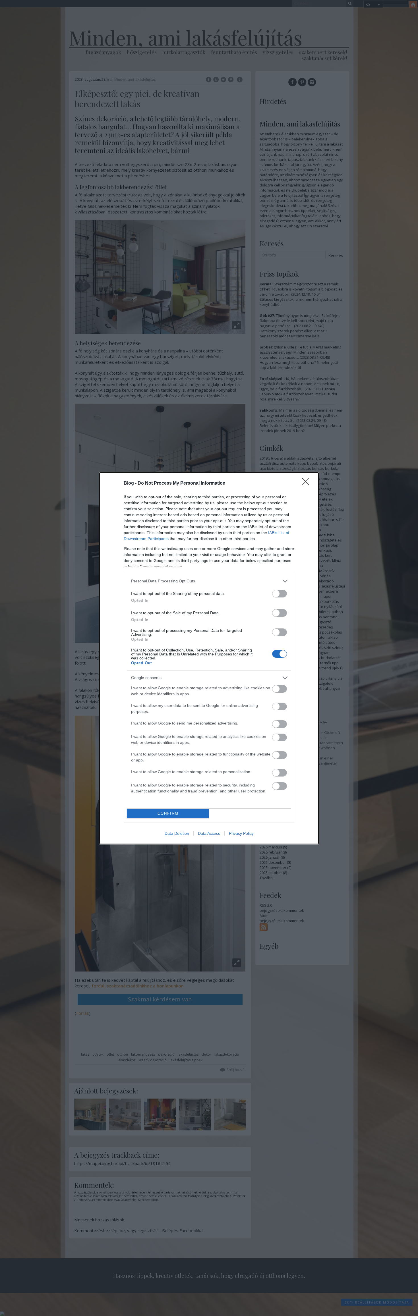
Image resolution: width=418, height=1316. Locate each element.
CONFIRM (168, 813)
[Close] (307, 483)
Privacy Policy (241, 833)
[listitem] (209, 581)
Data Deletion (177, 833)
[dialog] (209, 658)
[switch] (279, 593)
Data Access (209, 833)
